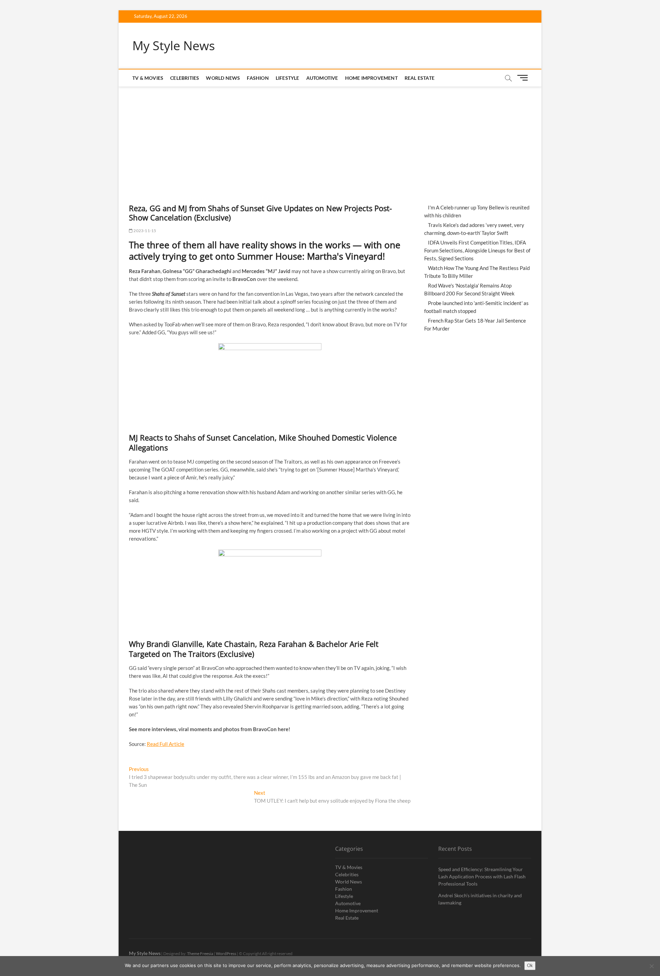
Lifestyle (287, 78)
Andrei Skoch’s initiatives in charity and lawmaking (480, 898)
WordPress (226, 953)
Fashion (257, 78)
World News (223, 78)
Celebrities (184, 78)
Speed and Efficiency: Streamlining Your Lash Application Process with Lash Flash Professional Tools (482, 876)
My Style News (173, 45)
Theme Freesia (200, 953)
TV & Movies (147, 78)
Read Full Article (165, 744)
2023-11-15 (144, 230)
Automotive (322, 78)
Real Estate (419, 78)
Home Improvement (371, 78)
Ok (530, 965)
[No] (651, 966)
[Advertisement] (330, 138)
